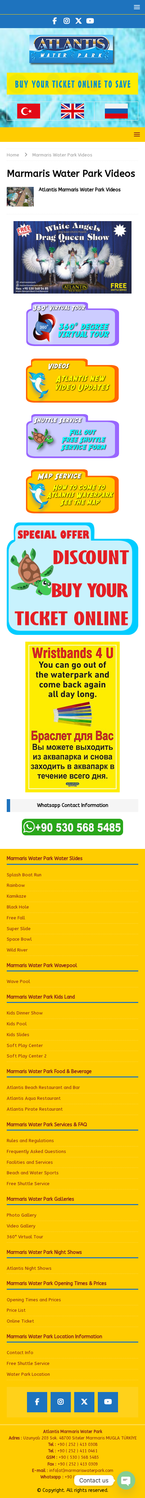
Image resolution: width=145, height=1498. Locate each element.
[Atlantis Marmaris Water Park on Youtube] (90, 21)
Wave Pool (18, 981)
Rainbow (16, 885)
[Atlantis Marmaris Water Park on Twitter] (78, 21)
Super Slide (19, 928)
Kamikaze (16, 896)
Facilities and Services (30, 1162)
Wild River (17, 950)
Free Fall (16, 917)
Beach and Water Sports (33, 1172)
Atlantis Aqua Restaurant (34, 1098)
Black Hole (18, 906)
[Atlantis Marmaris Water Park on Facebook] (55, 21)
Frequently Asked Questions (36, 1151)
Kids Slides (18, 1034)
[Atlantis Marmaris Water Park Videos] (20, 197)
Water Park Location (28, 1374)
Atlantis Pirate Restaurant (35, 1109)
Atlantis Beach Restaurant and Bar (43, 1087)
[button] (135, 7)
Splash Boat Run (24, 874)
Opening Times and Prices (34, 1299)
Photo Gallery (21, 1215)
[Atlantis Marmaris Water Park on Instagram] (66, 21)
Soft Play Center (25, 1045)
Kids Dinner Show (25, 1012)
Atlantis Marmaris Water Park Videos (80, 190)
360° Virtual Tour (25, 1236)
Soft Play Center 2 (27, 1055)
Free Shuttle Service (28, 1183)
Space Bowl (19, 939)
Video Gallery (21, 1225)
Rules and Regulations (30, 1140)
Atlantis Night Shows (29, 1268)
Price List (16, 1310)
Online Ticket (20, 1321)
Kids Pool (17, 1023)
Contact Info (20, 1352)
